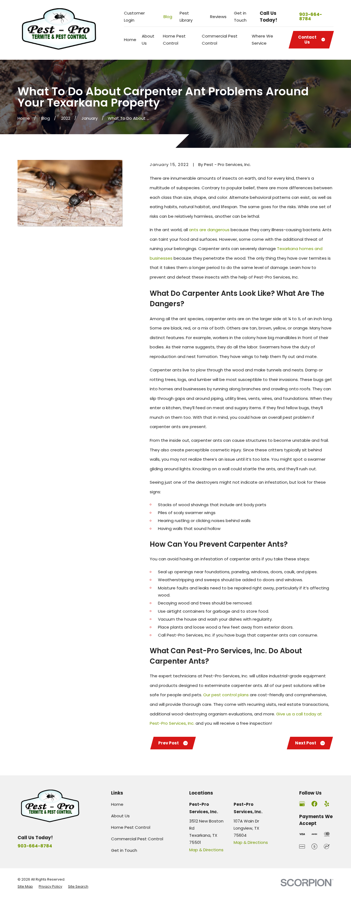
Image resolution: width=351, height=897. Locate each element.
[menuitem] (25, 887)
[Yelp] (327, 804)
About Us (120, 816)
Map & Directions (206, 850)
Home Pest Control (130, 827)
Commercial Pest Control (137, 839)
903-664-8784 (310, 16)
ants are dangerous (209, 230)
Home (117, 804)
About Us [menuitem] (148, 39)
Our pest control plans (226, 695)
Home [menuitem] (130, 39)
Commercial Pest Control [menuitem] (219, 39)
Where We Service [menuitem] (262, 39)
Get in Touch (124, 850)
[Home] (60, 30)
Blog (167, 16)
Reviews (218, 16)
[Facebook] (314, 804)
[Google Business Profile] (302, 804)
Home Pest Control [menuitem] (174, 39)
